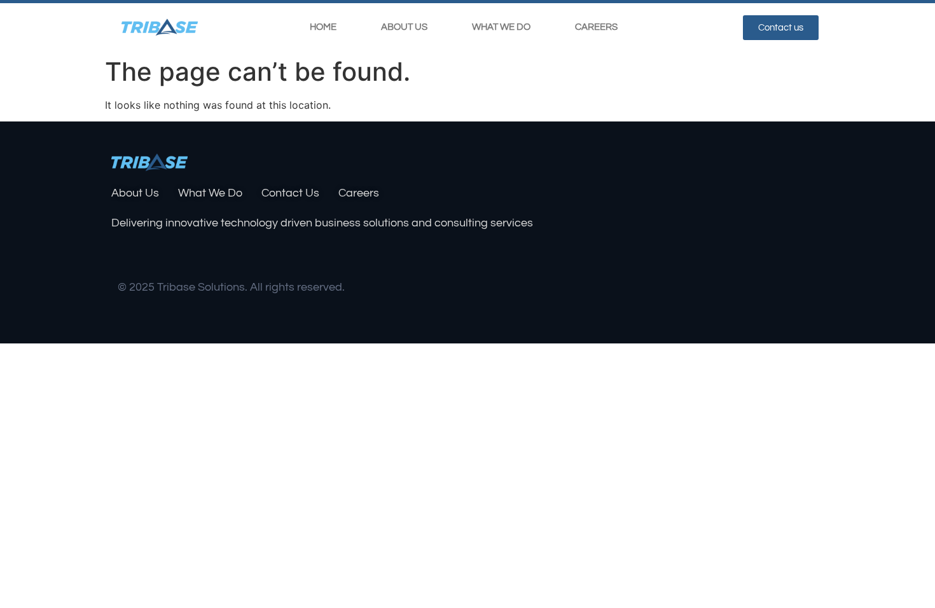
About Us (404, 27)
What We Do (501, 27)
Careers (596, 27)
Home (323, 27)
